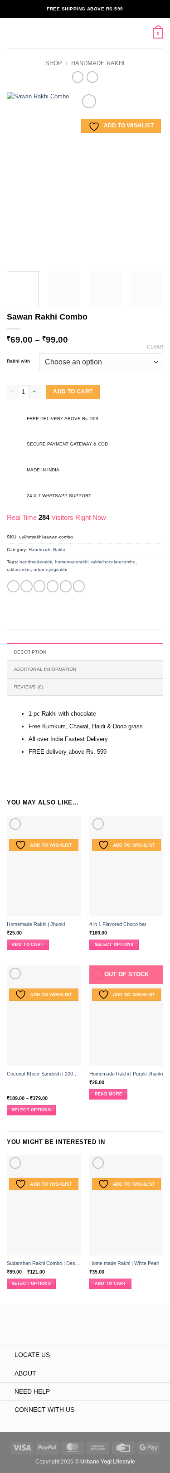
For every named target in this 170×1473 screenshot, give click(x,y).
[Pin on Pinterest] (66, 586)
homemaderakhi (71, 561)
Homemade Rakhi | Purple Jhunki (126, 1073)
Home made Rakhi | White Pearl (124, 1263)
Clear (155, 346)
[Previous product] (92, 77)
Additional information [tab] (45, 669)
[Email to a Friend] (52, 586)
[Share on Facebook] (26, 586)
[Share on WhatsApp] (13, 586)
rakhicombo (19, 569)
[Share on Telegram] (79, 586)
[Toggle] (7, 1355)
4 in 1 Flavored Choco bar (117, 924)
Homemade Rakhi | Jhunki (36, 924)
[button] (11, 33)
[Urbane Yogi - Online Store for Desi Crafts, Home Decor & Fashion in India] (83, 33)
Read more (108, 1094)
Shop (53, 63)
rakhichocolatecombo (113, 561)
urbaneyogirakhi (50, 569)
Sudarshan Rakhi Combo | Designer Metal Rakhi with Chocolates (44, 1263)
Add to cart (72, 391)
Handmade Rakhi (98, 63)
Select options (114, 944)
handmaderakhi (35, 561)
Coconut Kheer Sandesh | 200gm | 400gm (44, 1073)
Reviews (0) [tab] (28, 686)
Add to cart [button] (28, 944)
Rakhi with (18, 361)
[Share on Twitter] (39, 586)
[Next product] (77, 77)
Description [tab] (30, 651)
